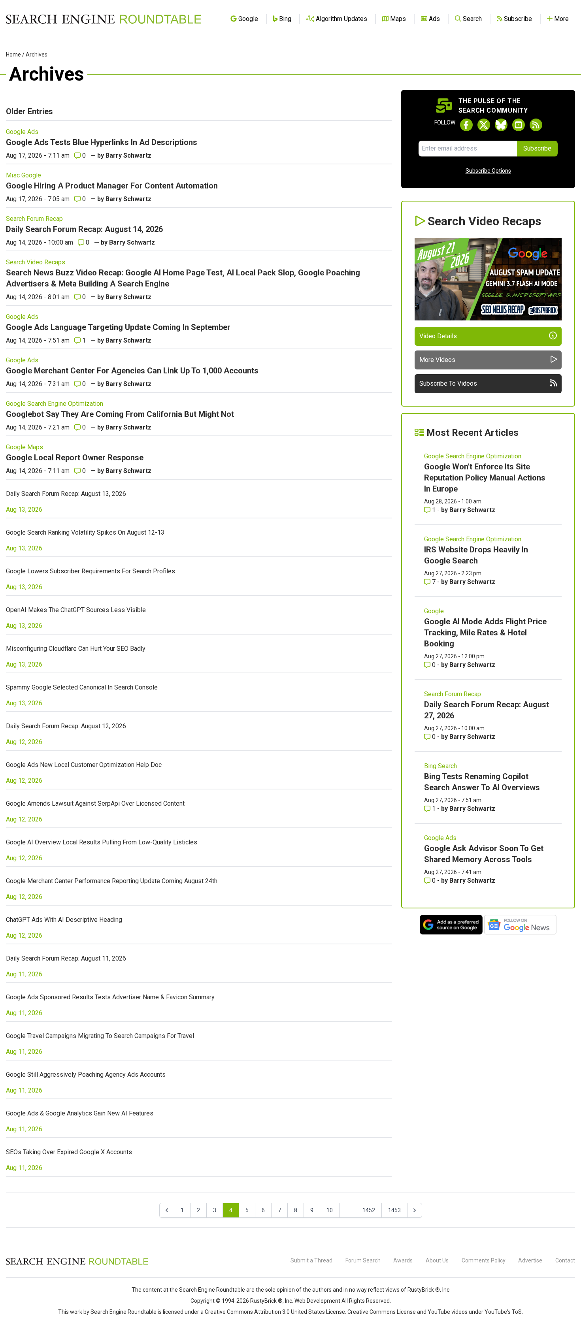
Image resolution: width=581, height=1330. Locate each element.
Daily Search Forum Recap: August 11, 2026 (66, 958)
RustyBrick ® (266, 1301)
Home (13, 54)
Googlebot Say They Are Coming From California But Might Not (120, 414)
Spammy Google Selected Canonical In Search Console (82, 687)
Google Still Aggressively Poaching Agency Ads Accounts (86, 1074)
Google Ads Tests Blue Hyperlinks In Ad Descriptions (101, 142)
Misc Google (23, 175)
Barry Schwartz (128, 155)
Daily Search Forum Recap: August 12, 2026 (66, 726)
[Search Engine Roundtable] (77, 1264)
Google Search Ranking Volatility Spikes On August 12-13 (85, 532)
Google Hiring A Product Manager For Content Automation (112, 185)
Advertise (530, 1260)
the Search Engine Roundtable (208, 1290)
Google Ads (22, 132)
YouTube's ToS (503, 1312)
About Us (437, 1260)
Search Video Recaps (35, 262)
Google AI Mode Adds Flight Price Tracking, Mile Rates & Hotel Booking (485, 632)
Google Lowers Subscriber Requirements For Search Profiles (90, 571)
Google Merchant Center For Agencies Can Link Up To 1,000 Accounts (132, 370)
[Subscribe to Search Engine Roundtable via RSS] (536, 125)
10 (329, 1210)
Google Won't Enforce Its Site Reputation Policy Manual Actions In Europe (484, 478)
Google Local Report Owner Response (74, 457)
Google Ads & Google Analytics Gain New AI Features (79, 1113)
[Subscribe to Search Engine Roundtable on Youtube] (518, 125)
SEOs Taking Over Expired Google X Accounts (69, 1152)
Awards (403, 1260)
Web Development (317, 1301)
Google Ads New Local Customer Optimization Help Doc (84, 765)
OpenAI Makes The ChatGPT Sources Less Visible (76, 610)
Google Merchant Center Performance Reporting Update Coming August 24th (111, 881)
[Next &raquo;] (414, 1210)
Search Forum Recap (34, 218)
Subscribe (537, 148)
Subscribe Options (488, 171)
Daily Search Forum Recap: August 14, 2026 (84, 229)
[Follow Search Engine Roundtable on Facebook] (466, 125)
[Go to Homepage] (103, 19)
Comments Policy (484, 1260)
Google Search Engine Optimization (54, 403)
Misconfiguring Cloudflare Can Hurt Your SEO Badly (75, 648)
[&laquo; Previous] (166, 1210)
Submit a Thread (311, 1260)
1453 (394, 1210)
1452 (368, 1210)
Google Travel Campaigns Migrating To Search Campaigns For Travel (100, 1036)
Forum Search (363, 1260)
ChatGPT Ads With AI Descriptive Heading (64, 919)
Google (434, 611)
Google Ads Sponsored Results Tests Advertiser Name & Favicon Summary (110, 997)
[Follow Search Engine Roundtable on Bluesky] (501, 125)
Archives (36, 54)
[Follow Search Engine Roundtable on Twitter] (483, 125)
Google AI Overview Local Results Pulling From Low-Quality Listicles (101, 842)
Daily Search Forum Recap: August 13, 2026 (66, 493)
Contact (565, 1260)
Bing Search (440, 766)
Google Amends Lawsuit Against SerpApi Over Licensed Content (95, 803)
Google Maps (24, 447)
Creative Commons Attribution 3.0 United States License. (275, 1312)
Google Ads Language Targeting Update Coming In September (118, 327)
